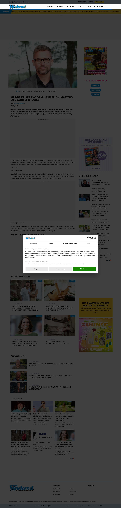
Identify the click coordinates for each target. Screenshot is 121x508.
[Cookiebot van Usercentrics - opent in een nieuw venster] (88, 238)
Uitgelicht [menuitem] (70, 6)
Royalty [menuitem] (60, 6)
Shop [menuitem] (89, 6)
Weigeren (37, 269)
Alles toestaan (84, 269)
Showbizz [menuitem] (50, 6)
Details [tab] (51, 243)
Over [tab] (88, 243)
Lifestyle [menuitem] (80, 6)
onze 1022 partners (35, 251)
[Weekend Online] (17, 7)
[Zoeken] (110, 6)
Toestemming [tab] (33, 243)
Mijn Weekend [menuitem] (98, 6)
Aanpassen (59, 269)
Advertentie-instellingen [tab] (70, 243)
